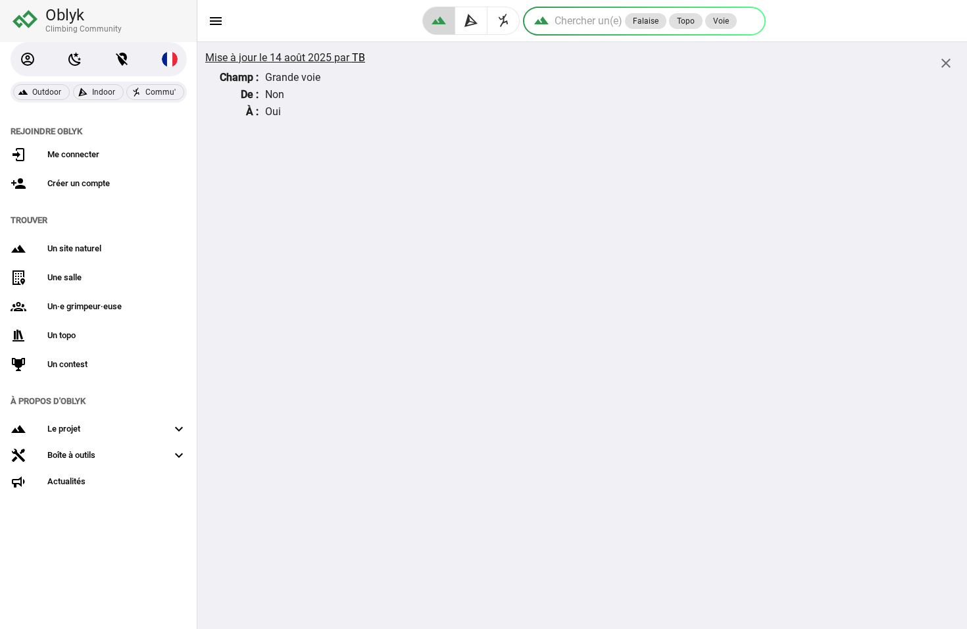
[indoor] (471, 21)
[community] (503, 21)
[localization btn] (122, 59)
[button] (27, 59)
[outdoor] (438, 21)
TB (358, 57)
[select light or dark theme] (75, 59)
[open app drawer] (216, 21)
